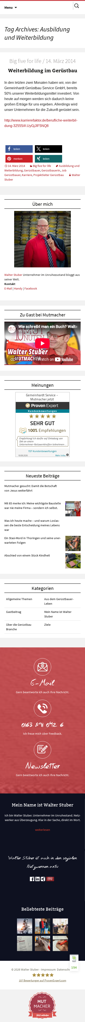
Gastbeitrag (13, 612)
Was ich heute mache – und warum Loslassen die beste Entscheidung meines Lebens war (32, 525)
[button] (19, 149)
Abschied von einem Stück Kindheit (27, 555)
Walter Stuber (13, 275)
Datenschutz (65, 969)
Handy (18, 288)
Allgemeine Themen (19, 599)
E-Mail (8, 288)
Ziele (47, 625)
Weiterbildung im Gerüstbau (42, 70)
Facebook (30, 288)
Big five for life (42, 166)
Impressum (48, 969)
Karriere (27, 175)
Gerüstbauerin (50, 170)
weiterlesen (42, 830)
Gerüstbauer (32, 170)
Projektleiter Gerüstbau (48, 175)
